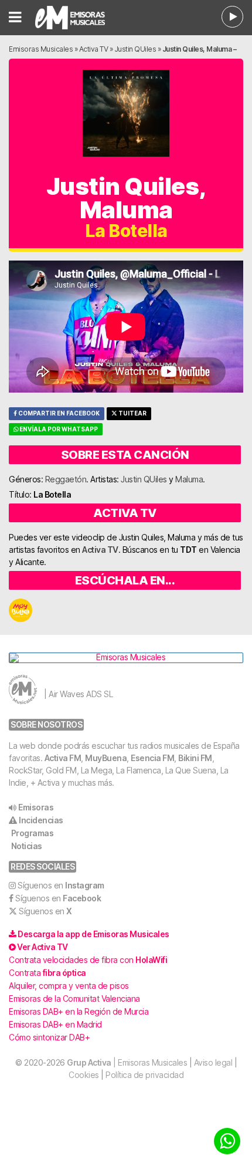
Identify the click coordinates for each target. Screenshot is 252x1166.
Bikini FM (195, 758)
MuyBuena (106, 758)
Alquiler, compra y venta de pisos (69, 986)
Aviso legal (213, 1062)
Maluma (189, 479)
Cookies (84, 1075)
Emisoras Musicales (41, 49)
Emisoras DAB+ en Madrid (55, 1024)
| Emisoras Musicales (127, 1062)
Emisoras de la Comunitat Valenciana (74, 998)
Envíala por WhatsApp (58, 429)
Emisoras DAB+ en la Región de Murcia (78, 1011)
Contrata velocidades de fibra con (88, 960)
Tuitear (132, 413)
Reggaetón (66, 479)
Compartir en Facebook (58, 413)
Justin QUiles (135, 49)
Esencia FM (152, 758)
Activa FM (63, 758)
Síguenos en (61, 885)
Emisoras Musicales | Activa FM (84, 17)
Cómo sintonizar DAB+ (49, 1037)
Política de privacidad (144, 1075)
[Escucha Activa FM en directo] (232, 17)
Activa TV (93, 49)
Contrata (47, 973)
